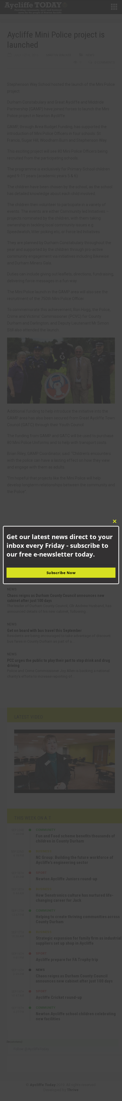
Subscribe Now (61, 572)
